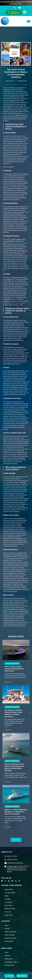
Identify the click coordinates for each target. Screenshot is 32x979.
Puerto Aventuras (12, 663)
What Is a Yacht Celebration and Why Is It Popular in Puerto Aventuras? (16, 812)
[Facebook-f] (5, 881)
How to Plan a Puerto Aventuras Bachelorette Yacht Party (14, 669)
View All (16, 840)
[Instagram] (19, 881)
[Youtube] (2, 881)
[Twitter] (12, 881)
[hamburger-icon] (28, 21)
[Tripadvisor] (15, 881)
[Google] (9, 881)
